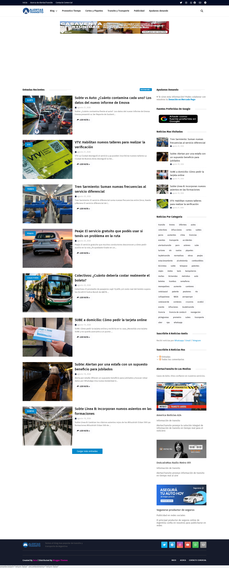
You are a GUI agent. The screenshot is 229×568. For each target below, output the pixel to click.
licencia (161, 312)
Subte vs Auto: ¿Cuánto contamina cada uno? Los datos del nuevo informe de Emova (113, 100)
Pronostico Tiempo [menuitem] (71, 11)
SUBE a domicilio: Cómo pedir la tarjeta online (111, 320)
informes (183, 225)
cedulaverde (163, 302)
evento (161, 307)
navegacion (195, 312)
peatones (187, 292)
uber (160, 322)
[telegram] (204, 2)
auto (196, 276)
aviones (187, 245)
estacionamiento (165, 261)
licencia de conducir (177, 312)
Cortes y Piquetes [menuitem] (94, 11)
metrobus (186, 276)
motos (170, 271)
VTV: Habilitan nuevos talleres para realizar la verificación (110, 144)
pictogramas (163, 317)
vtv (29, 145)
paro (177, 245)
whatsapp (178, 322)
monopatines (163, 286)
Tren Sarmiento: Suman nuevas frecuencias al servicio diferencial (110, 189)
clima (182, 235)
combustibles (197, 261)
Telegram (196, 340)
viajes (160, 271)
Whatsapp (179, 340)
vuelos (178, 250)
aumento (177, 286)
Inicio (25, 3)
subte (30, 100)
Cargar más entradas (87, 451)
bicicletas (162, 266)
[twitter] (181, 2)
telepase (183, 266)
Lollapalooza (163, 297)
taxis (179, 271)
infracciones (176, 230)
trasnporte (199, 317)
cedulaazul (163, 292)
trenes (30, 189)
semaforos (185, 281)
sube (197, 245)
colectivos (33, 278)
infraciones (173, 307)
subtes (30, 411)
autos (193, 225)
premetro (177, 317)
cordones (177, 302)
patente (175, 292)
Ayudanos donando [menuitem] (158, 11)
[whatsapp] (191, 2)
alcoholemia (182, 261)
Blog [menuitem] (52, 11)
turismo (161, 250)
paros (160, 235)
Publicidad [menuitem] (139, 11)
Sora (35, 560)
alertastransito (164, 245)
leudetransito (188, 307)
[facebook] (195, 2)
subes (188, 317)
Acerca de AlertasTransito (41, 3)
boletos (161, 281)
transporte (174, 240)
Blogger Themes (60, 560)
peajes (30, 233)
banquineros (190, 271)
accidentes (187, 240)
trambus (172, 281)
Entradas (165, 357)
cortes (188, 230)
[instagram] (186, 2)
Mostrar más (145, 89)
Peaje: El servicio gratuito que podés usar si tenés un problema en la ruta (109, 233)
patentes (195, 266)
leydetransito (164, 256)
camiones (190, 286)
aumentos (171, 235)
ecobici (201, 302)
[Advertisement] (114, 57)
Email (188, 340)
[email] (200, 2)
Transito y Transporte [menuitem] (118, 11)
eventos (161, 240)
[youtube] (188, 545)
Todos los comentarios (172, 359)
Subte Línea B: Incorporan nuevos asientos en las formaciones (113, 411)
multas (161, 276)
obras (190, 256)
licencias (193, 235)
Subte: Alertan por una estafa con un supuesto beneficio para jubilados (111, 366)
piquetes (189, 250)
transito (161, 225)
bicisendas (173, 276)
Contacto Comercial (64, 3)
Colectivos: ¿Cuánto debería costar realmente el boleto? (112, 277)
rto (196, 292)
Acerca (183, 560)
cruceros (189, 302)
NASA (176, 297)
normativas (179, 256)
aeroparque (187, 297)
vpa (168, 322)
